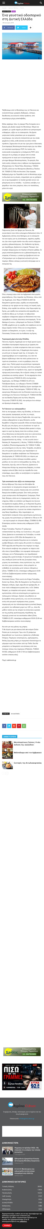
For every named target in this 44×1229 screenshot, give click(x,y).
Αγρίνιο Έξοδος (13, 8)
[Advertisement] (22, 84)
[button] (41, 3)
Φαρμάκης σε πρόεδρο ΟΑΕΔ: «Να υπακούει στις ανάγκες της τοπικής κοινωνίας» (27, 1150)
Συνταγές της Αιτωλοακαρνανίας (28, 763)
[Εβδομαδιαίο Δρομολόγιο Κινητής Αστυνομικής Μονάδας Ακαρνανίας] (7, 1161)
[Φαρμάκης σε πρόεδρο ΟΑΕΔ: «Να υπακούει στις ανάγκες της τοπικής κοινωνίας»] (7, 1150)
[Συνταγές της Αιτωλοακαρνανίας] (7, 765)
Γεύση (22, 8)
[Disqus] (22, 807)
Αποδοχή (7, 1225)
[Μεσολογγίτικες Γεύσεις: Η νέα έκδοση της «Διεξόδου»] (7, 747)
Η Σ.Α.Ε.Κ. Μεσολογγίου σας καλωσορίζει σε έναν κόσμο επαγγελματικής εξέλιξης (25, 1171)
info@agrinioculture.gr (26, 1118)
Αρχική (4, 8)
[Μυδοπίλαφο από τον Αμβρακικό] (7, 755)
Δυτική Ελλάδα (15, 713)
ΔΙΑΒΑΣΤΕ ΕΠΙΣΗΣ (9, 737)
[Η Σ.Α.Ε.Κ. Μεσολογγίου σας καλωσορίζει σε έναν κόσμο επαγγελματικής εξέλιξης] (7, 1171)
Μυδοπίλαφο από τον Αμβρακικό (28, 753)
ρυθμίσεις (23, 1221)
